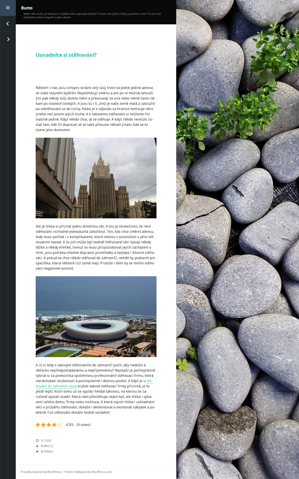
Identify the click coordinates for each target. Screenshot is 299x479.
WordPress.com (101, 472)
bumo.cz (47, 446)
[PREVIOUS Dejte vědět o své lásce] (8, 24)
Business (47, 451)
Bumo (27, 8)
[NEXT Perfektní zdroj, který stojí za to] (8, 39)
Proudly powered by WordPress (41, 472)
